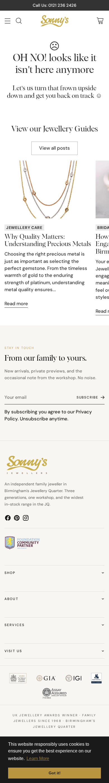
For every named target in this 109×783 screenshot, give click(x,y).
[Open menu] (7, 21)
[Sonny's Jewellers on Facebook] (7, 519)
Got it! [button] (55, 773)
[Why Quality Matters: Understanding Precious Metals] (47, 190)
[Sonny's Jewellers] (54, 21)
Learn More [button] (38, 758)
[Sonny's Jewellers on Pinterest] (16, 519)
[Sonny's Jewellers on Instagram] (25, 519)
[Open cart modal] (100, 21)
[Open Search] (18, 21)
